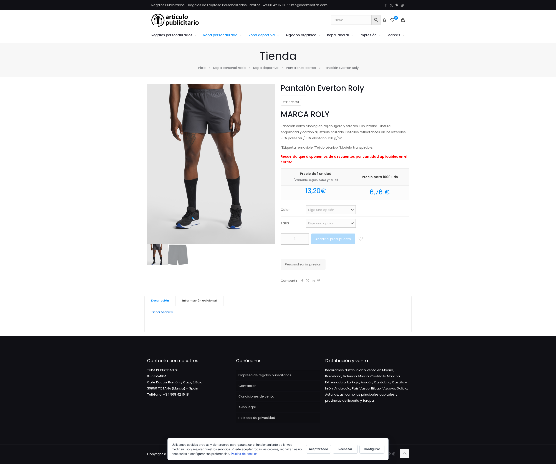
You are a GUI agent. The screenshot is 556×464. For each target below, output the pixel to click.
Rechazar (345, 449)
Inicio (202, 67)
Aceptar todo (318, 449)
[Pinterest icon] (396, 5)
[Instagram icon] (402, 5)
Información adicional (199, 300)
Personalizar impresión (303, 264)
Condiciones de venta (256, 396)
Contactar (247, 385)
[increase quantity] (304, 239)
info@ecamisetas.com (309, 5)
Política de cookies (244, 454)
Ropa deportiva (265, 67)
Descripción (160, 300)
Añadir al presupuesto (333, 239)
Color (285, 209)
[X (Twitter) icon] (391, 5)
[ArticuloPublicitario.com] (175, 20)
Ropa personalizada (229, 67)
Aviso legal (247, 407)
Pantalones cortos (301, 67)
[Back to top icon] (404, 453)
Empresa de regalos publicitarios (264, 375)
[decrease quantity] (285, 239)
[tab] (160, 301)
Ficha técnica (162, 312)
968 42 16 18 (275, 5)
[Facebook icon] (385, 5)
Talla (285, 223)
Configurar (372, 449)
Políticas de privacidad (256, 417)
